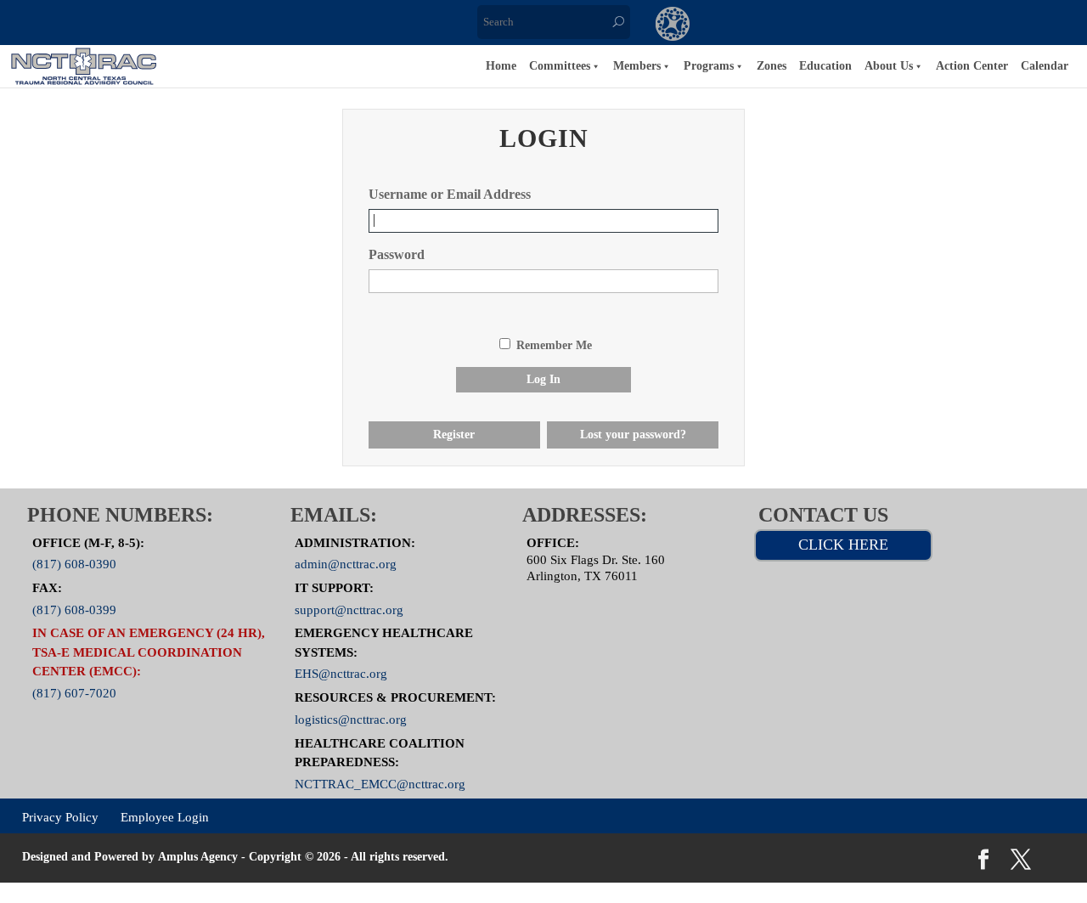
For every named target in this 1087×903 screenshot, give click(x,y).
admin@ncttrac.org (346, 564)
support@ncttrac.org (349, 609)
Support (881, 25)
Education (825, 65)
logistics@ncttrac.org (351, 718)
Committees (559, 65)
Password (397, 254)
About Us (889, 65)
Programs (709, 65)
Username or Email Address (450, 194)
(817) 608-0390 (74, 564)
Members (637, 65)
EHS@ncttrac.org (341, 673)
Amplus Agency (198, 856)
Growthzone (673, 25)
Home (501, 65)
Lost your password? (633, 434)
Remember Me (554, 345)
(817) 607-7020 (74, 693)
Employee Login (165, 816)
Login (951, 25)
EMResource (742, 25)
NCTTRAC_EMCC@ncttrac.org (380, 783)
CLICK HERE (843, 544)
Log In (543, 379)
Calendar (1044, 65)
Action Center (972, 65)
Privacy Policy (60, 816)
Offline (812, 25)
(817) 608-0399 (74, 609)
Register (454, 434)
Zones (771, 65)
